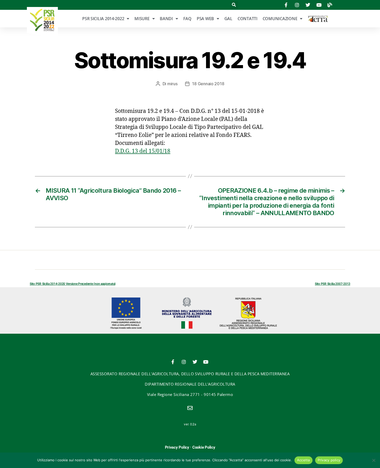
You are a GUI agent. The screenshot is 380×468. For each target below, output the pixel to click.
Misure (141, 18)
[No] (373, 460)
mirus (172, 83)
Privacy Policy (177, 447)
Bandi (166, 18)
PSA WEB (205, 18)
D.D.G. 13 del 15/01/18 (142, 151)
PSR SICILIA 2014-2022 (103, 18)
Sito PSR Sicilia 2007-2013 (332, 284)
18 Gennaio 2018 (208, 83)
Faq (187, 18)
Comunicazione (280, 18)
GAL (228, 18)
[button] (234, 5)
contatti (247, 18)
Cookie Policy (203, 447)
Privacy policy (329, 460)
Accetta (303, 460)
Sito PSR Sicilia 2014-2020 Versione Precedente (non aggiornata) (73, 284)
